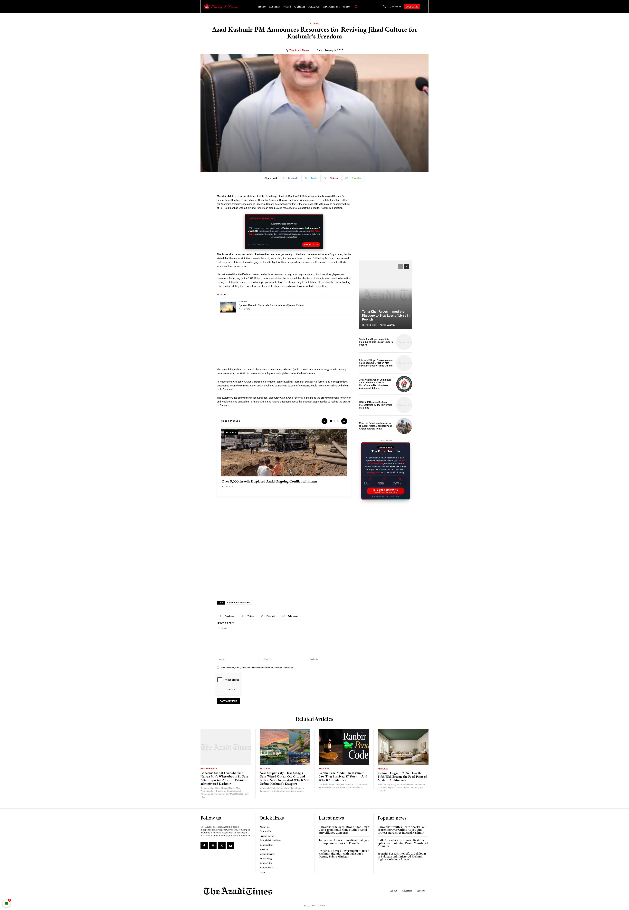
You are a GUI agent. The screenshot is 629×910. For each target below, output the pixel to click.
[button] (356, 6)
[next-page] (406, 266)
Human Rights (208, 768)
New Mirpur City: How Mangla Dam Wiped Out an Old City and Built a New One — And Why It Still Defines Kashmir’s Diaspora (284, 778)
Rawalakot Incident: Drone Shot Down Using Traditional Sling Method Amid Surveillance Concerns (344, 829)
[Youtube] (230, 845)
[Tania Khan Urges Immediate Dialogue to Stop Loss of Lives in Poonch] (385, 294)
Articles (314, 23)
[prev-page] (400, 266)
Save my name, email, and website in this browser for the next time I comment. (257, 667)
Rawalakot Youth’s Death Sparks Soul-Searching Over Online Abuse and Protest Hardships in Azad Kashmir (403, 829)
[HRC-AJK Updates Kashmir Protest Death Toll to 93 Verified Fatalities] (404, 405)
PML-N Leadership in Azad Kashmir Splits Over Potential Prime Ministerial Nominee (403, 843)
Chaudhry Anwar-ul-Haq (239, 602)
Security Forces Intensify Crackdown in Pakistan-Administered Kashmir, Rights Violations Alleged (402, 856)
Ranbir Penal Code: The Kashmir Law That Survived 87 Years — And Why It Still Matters (343, 776)
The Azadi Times (299, 50)
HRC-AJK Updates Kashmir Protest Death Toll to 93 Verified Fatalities (375, 405)
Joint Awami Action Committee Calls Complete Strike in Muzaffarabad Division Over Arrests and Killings (375, 383)
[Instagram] (213, 845)
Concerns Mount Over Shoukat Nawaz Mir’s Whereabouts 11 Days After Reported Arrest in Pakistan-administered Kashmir (224, 778)
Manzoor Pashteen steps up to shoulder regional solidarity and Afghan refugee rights (375, 426)
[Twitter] (221, 845)
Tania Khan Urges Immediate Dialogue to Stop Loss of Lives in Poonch (386, 315)
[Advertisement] (284, 343)
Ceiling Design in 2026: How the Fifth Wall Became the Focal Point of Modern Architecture (402, 776)
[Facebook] (204, 845)
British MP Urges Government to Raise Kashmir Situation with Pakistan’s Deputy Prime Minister (376, 363)
